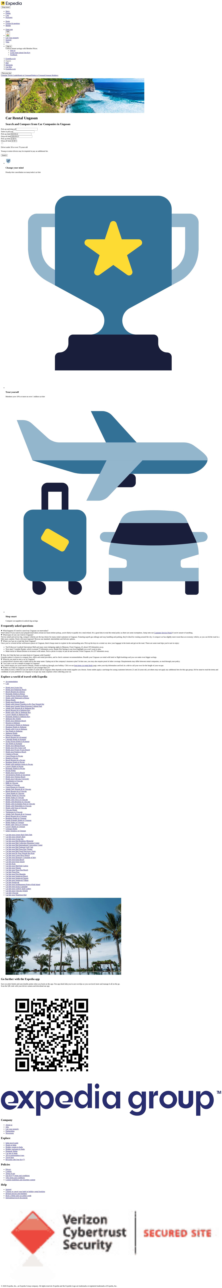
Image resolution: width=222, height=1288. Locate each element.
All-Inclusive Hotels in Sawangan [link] (18, 775)
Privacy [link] (8, 1169)
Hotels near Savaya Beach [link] (15, 773)
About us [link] (9, 1125)
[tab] (12, 682)
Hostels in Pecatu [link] (12, 758)
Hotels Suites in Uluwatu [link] (15, 798)
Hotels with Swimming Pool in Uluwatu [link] (20, 804)
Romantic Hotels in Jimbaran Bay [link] (18, 717)
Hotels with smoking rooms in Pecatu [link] (19, 764)
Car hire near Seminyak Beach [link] (17, 876)
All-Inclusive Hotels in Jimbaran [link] (17, 725)
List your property (12, 38)
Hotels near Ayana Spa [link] (14, 688)
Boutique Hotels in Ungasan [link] (16, 818)
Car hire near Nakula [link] (13, 868)
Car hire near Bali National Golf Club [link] (19, 847)
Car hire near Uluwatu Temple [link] (17, 891)
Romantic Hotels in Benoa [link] (15, 694)
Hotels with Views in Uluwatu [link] (17, 800)
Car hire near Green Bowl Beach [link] (18, 855)
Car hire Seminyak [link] (12, 882)
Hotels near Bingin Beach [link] (15, 702)
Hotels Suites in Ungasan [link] (15, 822)
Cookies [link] (9, 1171)
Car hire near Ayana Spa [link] (14, 839)
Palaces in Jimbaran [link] (13, 735)
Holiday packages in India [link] (15, 1149)
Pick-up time (5, 139)
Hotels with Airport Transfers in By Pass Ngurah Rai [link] (25, 704)
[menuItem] (9, 75)
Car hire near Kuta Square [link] (15, 862)
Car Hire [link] (9, 67)
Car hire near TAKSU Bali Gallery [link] (18, 889)
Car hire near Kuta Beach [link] (15, 860)
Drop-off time (6, 141)
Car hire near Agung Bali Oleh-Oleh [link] (19, 835)
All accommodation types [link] (15, 1155)
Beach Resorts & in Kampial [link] (16, 737)
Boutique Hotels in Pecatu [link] (15, 762)
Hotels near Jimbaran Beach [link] (16, 721)
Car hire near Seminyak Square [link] (17, 878)
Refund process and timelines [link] (16, 1194)
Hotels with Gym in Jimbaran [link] (16, 729)
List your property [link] (12, 1129)
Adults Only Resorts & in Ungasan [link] (18, 814)
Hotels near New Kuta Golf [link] (16, 748)
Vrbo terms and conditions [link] (15, 1178)
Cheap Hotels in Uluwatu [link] (15, 793)
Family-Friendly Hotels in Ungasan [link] (18, 820)
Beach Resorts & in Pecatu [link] (15, 760)
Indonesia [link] (9, 65)
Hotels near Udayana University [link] (17, 779)
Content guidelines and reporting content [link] (20, 1180)
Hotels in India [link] (11, 1145)
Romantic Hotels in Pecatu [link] (15, 768)
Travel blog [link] (10, 1157)
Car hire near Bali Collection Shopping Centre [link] (22, 843)
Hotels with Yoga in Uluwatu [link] (16, 808)
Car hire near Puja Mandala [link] (16, 874)
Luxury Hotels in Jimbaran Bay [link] (17, 715)
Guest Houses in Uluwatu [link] (15, 787)
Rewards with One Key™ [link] (15, 1160)
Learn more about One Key (20, 53)
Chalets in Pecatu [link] (12, 754)
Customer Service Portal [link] (163, 633)
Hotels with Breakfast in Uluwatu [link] (18, 802)
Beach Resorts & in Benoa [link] (15, 692)
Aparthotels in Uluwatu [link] (14, 781)
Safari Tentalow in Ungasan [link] (16, 831)
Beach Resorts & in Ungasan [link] (16, 816)
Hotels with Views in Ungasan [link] (17, 825)
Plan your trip (6, 73)
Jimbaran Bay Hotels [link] (13, 719)
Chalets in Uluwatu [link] (13, 785)
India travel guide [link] (12, 1143)
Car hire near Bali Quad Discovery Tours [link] (21, 851)
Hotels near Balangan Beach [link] (16, 690)
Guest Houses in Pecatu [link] (14, 756)
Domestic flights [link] (11, 1151)
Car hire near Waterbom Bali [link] (16, 895)
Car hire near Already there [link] (15, 837)
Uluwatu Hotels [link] (11, 810)
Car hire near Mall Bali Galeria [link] (17, 866)
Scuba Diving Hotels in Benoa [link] (17, 696)
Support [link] (8, 1189)
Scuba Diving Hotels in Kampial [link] (17, 741)
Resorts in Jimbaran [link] (13, 723)
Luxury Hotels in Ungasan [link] (15, 827)
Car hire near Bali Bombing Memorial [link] (19, 841)
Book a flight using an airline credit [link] (18, 1196)
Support (8, 40)
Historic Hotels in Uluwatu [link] (15, 795)
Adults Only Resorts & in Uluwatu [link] (18, 789)
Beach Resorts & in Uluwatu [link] (16, 791)
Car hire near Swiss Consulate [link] (17, 887)
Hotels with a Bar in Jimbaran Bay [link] (18, 712)
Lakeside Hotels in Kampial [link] (16, 739)
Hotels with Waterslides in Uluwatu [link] (18, 806)
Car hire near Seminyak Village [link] (17, 880)
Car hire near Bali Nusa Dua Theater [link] (19, 849)
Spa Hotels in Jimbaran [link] (14, 731)
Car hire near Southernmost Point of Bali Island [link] (23, 885)
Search (4, 155)
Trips (7, 42)
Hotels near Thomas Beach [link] (15, 777)
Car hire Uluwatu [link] (12, 893)
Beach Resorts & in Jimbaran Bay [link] (18, 710)
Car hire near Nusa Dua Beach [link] (17, 870)
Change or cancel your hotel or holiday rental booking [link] (25, 1192)
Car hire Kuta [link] (10, 864)
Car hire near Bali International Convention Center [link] (24, 845)
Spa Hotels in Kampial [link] (14, 744)
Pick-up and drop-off (8, 129)
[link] (25, 11)
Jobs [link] (7, 1127)
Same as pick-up (7, 132)
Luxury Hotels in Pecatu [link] (14, 766)
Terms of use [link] (10, 1174)
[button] (111, 676)
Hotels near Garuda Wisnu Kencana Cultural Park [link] (24, 706)
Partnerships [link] (10, 1131)
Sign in (8, 46)
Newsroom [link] (10, 1133)
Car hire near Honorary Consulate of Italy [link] (21, 858)
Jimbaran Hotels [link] (11, 733)
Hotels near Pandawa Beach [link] (16, 752)
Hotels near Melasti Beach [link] (15, 746)
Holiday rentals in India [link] (14, 1147)
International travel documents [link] (17, 1198)
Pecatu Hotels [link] (11, 771)
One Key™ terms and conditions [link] (18, 1176)
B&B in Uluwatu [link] (12, 783)
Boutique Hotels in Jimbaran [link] (16, 727)
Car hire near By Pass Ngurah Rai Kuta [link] (20, 853)
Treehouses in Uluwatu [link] (14, 812)
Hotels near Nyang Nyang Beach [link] (18, 750)
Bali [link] (7, 63)
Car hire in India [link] (11, 1153)
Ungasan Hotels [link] (11, 829)
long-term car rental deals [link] (83, 665)
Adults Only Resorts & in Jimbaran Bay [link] (20, 708)
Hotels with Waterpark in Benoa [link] (17, 698)
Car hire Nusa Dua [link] (12, 872)
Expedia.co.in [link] (11, 59)
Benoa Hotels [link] (10, 700)
